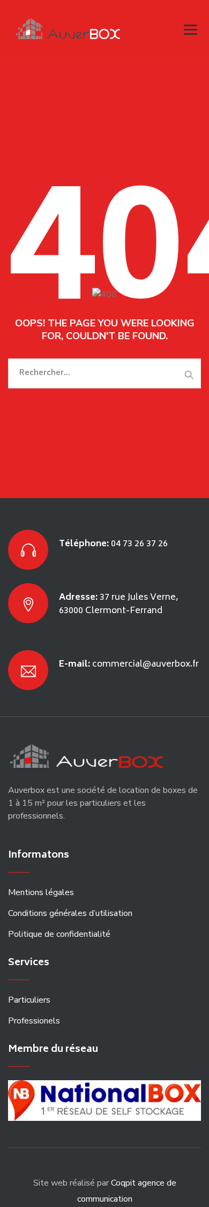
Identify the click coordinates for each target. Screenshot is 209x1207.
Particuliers (29, 1000)
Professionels (34, 1021)
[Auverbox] (70, 28)
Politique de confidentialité (59, 934)
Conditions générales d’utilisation (70, 913)
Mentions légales (41, 892)
